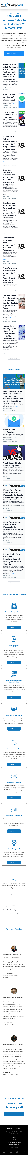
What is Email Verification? (9, 95)
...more (10, 85)
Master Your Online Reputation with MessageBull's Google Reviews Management (10, 142)
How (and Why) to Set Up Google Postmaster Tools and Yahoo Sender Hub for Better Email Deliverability (10, 71)
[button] (14, 393)
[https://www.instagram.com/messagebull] (17, 1152)
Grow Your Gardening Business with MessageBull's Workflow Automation (9, 176)
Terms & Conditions (14, 1144)
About (14, 1139)
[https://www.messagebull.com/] (12, 4)
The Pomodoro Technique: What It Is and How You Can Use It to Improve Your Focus (10, 301)
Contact (14, 1137)
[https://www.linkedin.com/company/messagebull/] (10, 1152)
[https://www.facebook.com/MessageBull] (24, 1152)
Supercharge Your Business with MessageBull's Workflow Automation (9, 243)
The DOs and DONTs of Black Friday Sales (10, 114)
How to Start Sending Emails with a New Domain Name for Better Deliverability (9, 332)
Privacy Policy (14, 1147)
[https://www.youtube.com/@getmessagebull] (4, 1152)
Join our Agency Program (14, 1142)
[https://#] (4, 1120)
